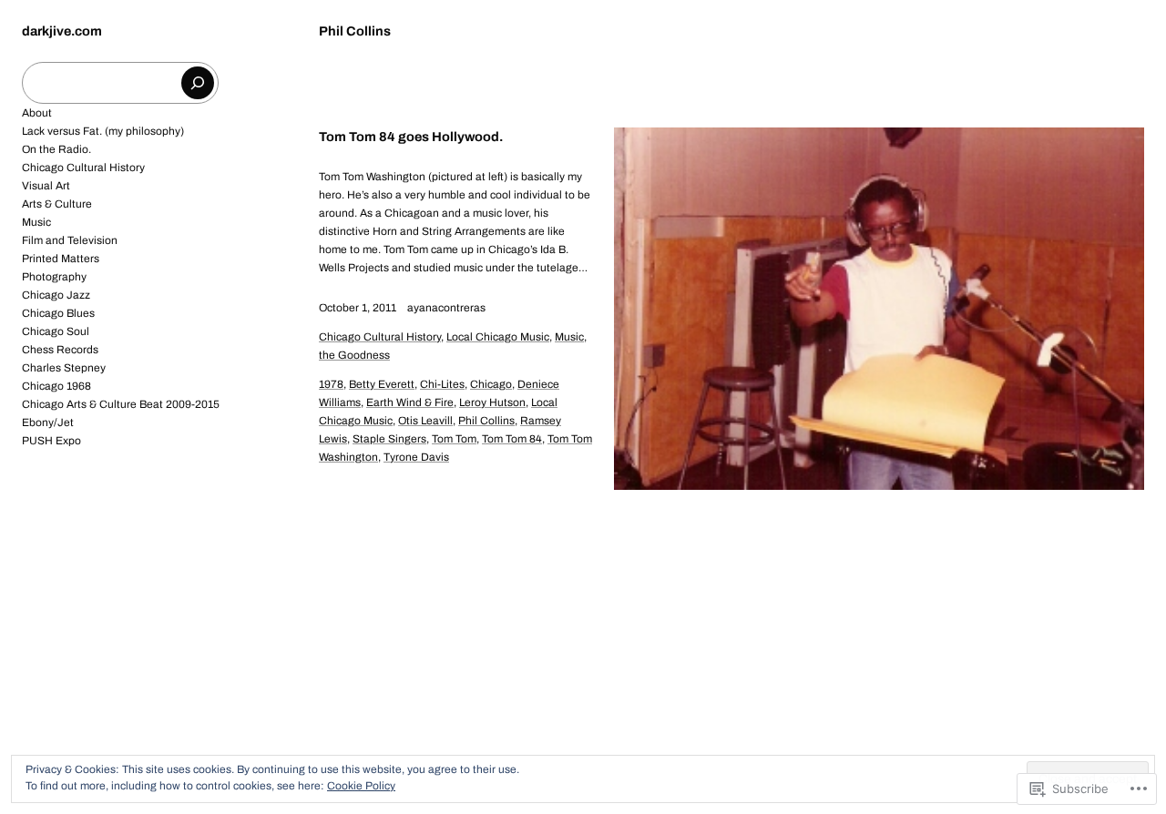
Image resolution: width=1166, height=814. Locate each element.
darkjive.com (62, 31)
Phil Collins (486, 420)
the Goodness (354, 355)
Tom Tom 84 (512, 438)
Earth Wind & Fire (410, 402)
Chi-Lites (442, 384)
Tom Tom (454, 438)
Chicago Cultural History (380, 337)
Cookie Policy (361, 785)
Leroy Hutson (492, 402)
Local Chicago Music (497, 337)
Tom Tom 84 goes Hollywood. (411, 136)
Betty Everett (381, 384)
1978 (331, 384)
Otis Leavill (425, 420)
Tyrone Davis (416, 457)
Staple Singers (389, 438)
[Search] (197, 82)
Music (569, 337)
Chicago (491, 384)
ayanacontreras (446, 307)
